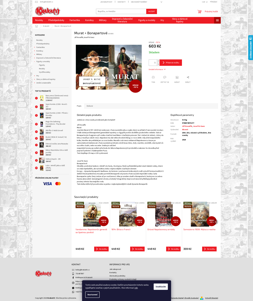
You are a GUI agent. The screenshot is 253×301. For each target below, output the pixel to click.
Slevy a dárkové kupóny (45, 79)
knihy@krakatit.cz (83, 269)
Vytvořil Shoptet (211, 298)
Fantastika (40, 47)
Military (39, 54)
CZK (203, 2)
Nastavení (92, 294)
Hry (37, 75)
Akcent (185, 129)
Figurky (42, 65)
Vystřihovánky (44, 72)
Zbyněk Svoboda (191, 298)
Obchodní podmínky (139, 2)
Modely (42, 68)
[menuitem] (39, 20)
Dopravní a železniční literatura (48, 58)
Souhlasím (161, 286)
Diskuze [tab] (90, 106)
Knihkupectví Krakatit (84, 277)
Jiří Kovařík (187, 126)
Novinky (39, 40)
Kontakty (122, 2)
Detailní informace (156, 69)
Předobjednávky (43, 43)
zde (136, 287)
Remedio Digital (177, 298)
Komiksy (39, 51)
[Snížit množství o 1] (158, 64)
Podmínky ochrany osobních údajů (122, 279)
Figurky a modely (43, 61)
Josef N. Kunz (199, 126)
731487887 (80, 273)
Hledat (151, 11)
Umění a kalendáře (43, 83)
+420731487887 (82, 292)
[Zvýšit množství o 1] (158, 61)
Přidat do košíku (172, 62)
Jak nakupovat (106, 2)
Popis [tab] (79, 106)
